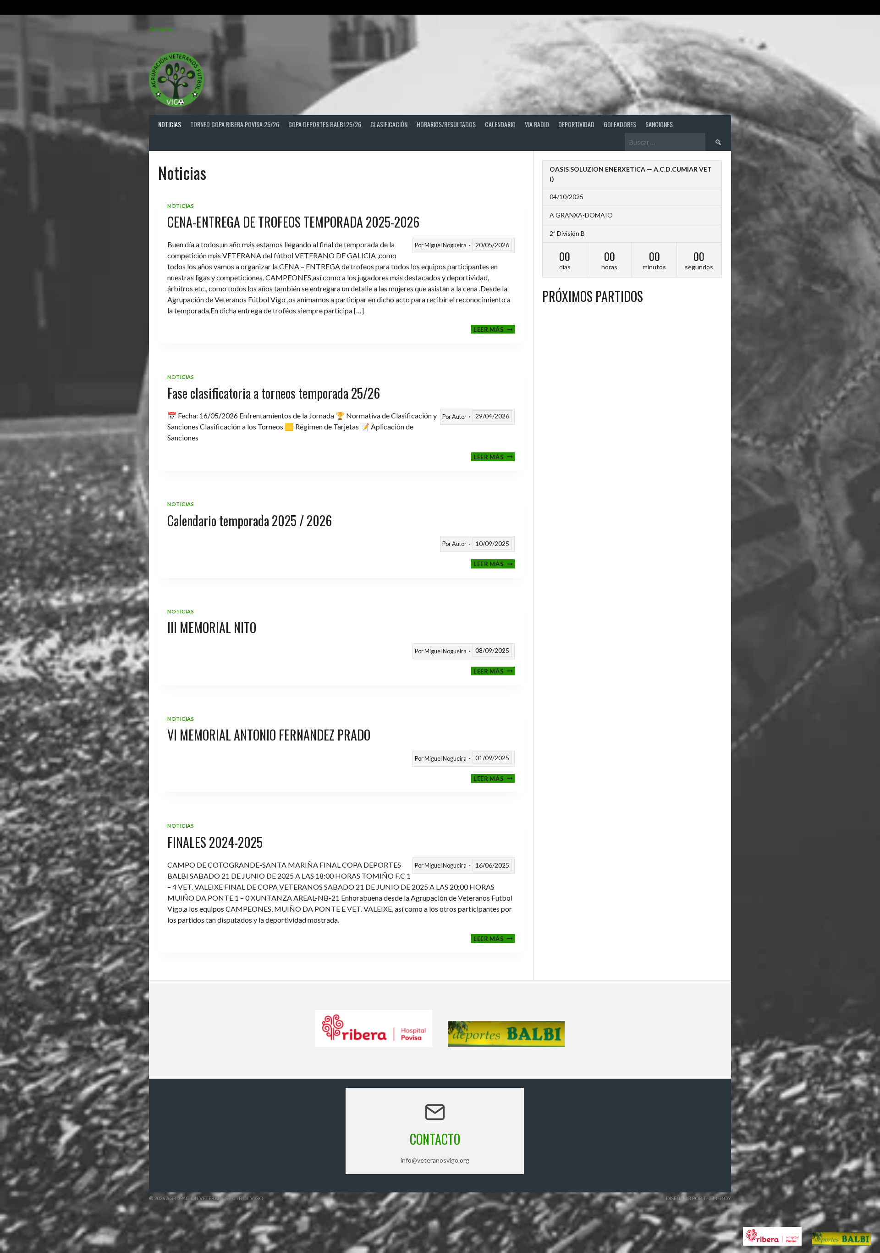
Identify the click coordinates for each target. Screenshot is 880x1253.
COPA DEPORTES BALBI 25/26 (324, 124)
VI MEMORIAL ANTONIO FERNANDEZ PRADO (268, 734)
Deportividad (576, 124)
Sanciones (659, 124)
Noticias (169, 124)
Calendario (500, 124)
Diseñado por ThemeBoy (698, 1198)
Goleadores (620, 124)
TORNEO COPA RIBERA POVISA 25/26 (234, 124)
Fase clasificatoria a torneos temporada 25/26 (273, 393)
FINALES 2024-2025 (215, 842)
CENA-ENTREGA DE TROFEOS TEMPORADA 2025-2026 (293, 221)
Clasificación (388, 124)
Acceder (161, 29)
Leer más (494, 329)
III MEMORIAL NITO (211, 627)
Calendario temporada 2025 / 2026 (249, 520)
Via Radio (537, 124)
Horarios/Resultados (446, 124)
